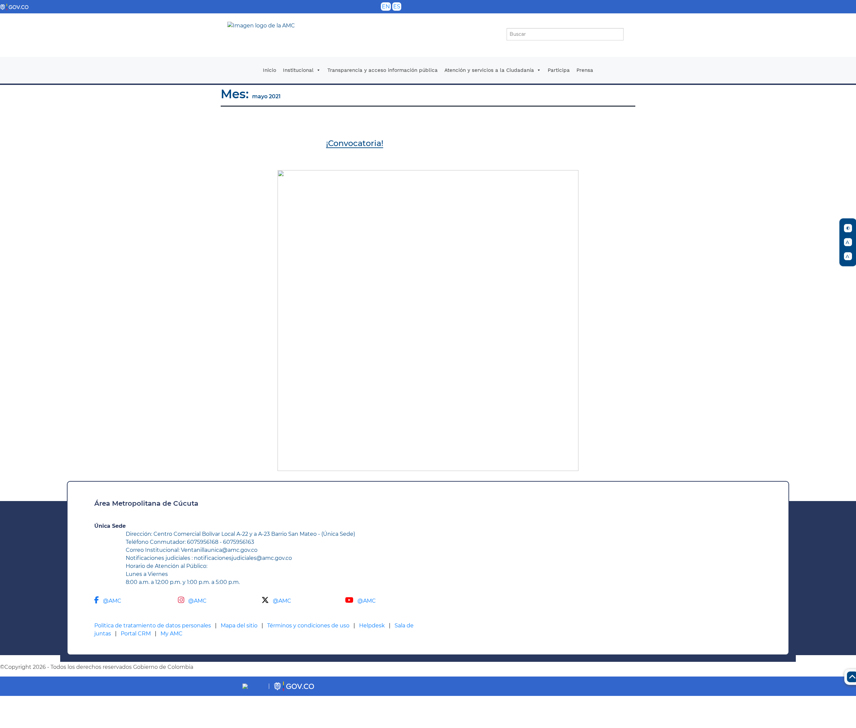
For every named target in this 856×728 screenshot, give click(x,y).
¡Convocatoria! (354, 143)
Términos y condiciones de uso (308, 625)
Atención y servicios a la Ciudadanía (489, 70)
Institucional (298, 70)
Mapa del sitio (239, 625)
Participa (559, 70)
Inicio (269, 70)
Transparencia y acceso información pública (382, 70)
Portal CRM (136, 633)
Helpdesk (372, 625)
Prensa (584, 70)
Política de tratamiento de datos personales (152, 625)
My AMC (171, 633)
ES (396, 6)
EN (386, 6)
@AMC (112, 601)
